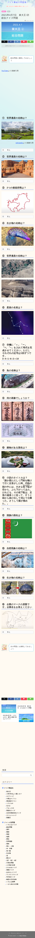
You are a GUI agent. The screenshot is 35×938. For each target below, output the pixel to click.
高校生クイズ (10, 810)
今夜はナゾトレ (11, 798)
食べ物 (8, 851)
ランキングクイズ (12, 874)
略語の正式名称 (11, 879)
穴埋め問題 (10, 862)
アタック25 (10, 808)
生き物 (8, 853)
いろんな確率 (10, 881)
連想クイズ (10, 870)
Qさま (8, 805)
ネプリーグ (10, 796)
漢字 (7, 829)
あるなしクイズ (11, 872)
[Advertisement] (17, 93)
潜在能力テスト (11, 801)
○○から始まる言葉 (12, 884)
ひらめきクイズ (11, 867)
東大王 (3, 11)
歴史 (7, 839)
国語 (7, 832)
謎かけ (8, 858)
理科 (7, 844)
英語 (7, 834)
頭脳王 (8, 817)
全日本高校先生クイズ (13, 813)
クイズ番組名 (9, 788)
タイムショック (11, 815)
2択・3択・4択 (11, 860)
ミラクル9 (9, 803)
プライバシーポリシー (16, 933)
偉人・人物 (10, 846)
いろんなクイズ (11, 824)
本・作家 (9, 848)
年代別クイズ (10, 877)
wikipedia (19, 143)
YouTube (4, 71)
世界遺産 (9, 841)
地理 (7, 836)
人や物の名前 (10, 865)
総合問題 (9, 827)
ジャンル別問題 (9, 822)
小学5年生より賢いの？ (14, 794)
